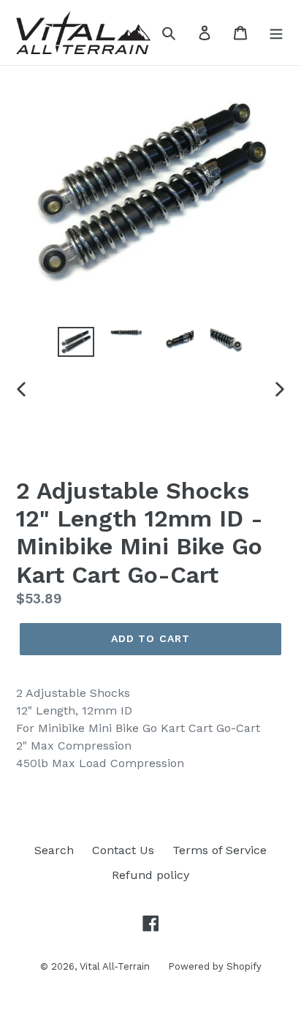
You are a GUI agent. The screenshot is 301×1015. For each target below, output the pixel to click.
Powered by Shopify (215, 966)
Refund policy (150, 875)
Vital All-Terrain (115, 966)
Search (54, 850)
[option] (76, 343)
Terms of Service (219, 850)
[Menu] (276, 32)
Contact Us (123, 850)
